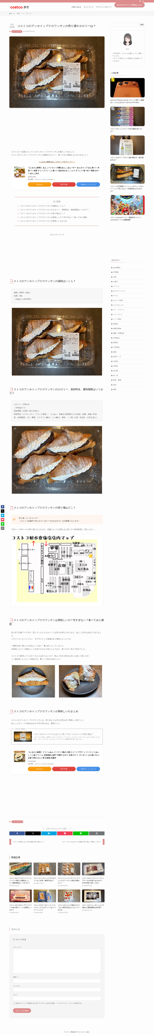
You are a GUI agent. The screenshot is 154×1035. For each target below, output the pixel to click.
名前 (15, 977)
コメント (17, 947)
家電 (114, 352)
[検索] (143, 1)
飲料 (114, 389)
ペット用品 (117, 319)
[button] (17, 833)
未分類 (115, 371)
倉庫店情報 (117, 328)
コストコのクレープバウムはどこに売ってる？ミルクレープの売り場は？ (63, 734)
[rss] (140, 1)
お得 (114, 277)
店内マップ (117, 356)
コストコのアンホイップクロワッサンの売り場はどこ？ (42, 213)
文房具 (115, 361)
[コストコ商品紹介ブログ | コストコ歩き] (20, 7)
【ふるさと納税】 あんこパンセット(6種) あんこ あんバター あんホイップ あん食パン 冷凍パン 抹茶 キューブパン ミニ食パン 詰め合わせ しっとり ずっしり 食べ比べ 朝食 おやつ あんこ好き (63, 170)
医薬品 (115, 342)
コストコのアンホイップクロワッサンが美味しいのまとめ (43, 221)
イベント (116, 286)
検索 (142, 24)
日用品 (115, 366)
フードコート (118, 314)
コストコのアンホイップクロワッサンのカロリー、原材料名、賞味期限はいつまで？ (54, 210)
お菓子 (115, 281)
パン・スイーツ (17, 31)
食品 (114, 385)
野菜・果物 (117, 380)
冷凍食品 (116, 338)
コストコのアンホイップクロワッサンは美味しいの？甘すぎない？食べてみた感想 (53, 217)
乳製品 (115, 324)
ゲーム (115, 295)
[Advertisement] (57, 127)
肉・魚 (115, 375)
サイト (15, 995)
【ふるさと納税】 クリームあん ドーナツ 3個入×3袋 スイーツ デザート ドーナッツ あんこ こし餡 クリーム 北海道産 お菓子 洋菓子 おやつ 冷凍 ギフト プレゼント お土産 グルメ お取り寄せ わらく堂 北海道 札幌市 (64, 755)
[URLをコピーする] (97, 833)
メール (16, 986)
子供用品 (116, 347)
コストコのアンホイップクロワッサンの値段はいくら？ (42, 206)
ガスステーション (119, 291)
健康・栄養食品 (118, 333)
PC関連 (115, 272)
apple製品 (116, 267)
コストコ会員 (118, 300)
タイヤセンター (118, 305)
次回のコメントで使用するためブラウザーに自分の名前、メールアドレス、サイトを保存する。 (49, 1003)
